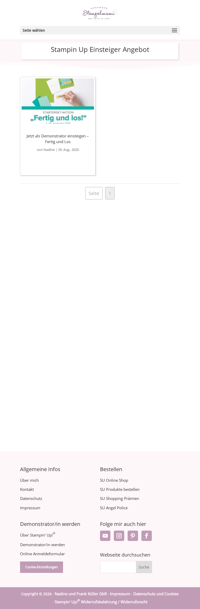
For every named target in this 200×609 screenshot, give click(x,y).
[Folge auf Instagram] (119, 536)
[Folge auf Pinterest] (133, 536)
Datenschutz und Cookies (156, 593)
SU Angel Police (114, 507)
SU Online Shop (114, 480)
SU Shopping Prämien (119, 498)
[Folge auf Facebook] (146, 536)
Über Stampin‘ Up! (37, 535)
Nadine (49, 149)
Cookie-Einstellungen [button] (41, 567)
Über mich (29, 480)
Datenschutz (31, 498)
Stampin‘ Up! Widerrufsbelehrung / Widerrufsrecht (101, 601)
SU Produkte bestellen (120, 489)
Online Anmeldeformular (42, 553)
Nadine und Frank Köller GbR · (82, 593)
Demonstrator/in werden (42, 544)
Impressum (30, 507)
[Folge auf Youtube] (105, 536)
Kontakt (27, 489)
